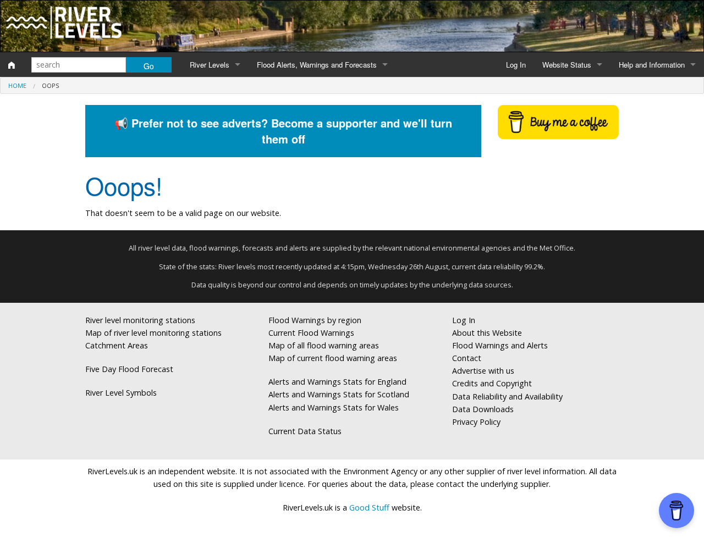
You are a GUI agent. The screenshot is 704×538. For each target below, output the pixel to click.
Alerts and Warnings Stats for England (337, 381)
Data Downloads (483, 409)
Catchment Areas (116, 345)
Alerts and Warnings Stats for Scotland (338, 394)
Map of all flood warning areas (323, 345)
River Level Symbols (121, 392)
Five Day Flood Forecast (129, 369)
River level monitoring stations (140, 320)
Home (17, 85)
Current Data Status (305, 431)
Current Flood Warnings (311, 333)
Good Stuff (369, 507)
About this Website (487, 333)
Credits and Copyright (492, 383)
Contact (466, 358)
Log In (516, 64)
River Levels (209, 64)
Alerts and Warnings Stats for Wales (333, 407)
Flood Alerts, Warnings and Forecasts (317, 64)
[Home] (11, 64)
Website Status (566, 64)
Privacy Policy (476, 422)
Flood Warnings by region (314, 320)
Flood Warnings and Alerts (500, 345)
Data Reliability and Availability (507, 396)
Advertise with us (483, 370)
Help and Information (652, 64)
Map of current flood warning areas (332, 358)
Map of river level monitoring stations (153, 333)
